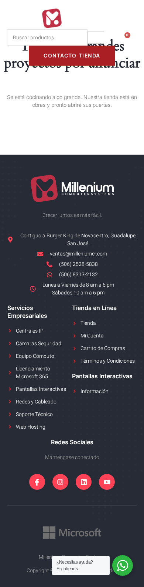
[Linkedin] (84, 482)
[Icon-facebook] (37, 482)
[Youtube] (107, 482)
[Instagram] (60, 482)
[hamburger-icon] (96, 38)
